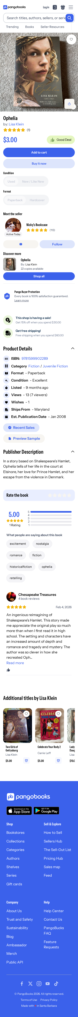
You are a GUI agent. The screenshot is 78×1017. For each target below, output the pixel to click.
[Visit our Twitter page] (30, 983)
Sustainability (17, 928)
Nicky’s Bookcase (37, 225)
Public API (14, 962)
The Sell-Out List (57, 850)
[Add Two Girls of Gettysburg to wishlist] (26, 714)
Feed (48, 875)
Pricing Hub (53, 858)
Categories (15, 850)
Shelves (12, 867)
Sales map (52, 867)
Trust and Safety (19, 919)
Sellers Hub (53, 841)
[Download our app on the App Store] (19, 810)
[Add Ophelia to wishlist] (71, 39)
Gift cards (14, 884)
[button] (39, 349)
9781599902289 (35, 358)
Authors (12, 858)
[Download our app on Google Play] (46, 810)
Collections (15, 841)
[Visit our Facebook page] (21, 983)
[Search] (70, 18)
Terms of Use (29, 999)
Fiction (34, 366)
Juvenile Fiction (55, 366)
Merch (11, 953)
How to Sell (53, 832)
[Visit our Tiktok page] (56, 983)
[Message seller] (20, 244)
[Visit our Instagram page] (39, 983)
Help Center (54, 911)
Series (11, 875)
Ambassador (16, 945)
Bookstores (15, 832)
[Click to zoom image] (39, 72)
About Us (14, 911)
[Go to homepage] (14, 7)
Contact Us (53, 919)
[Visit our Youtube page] (47, 983)
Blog (10, 936)
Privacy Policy (48, 999)
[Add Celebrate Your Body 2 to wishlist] (58, 714)
